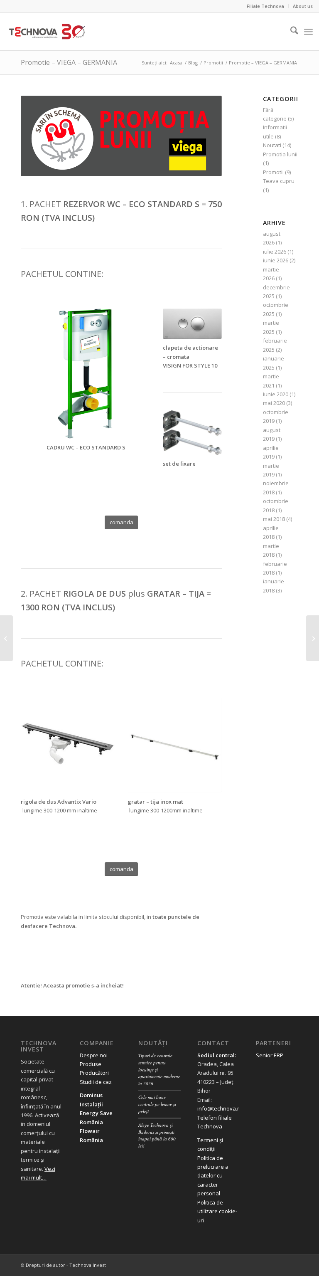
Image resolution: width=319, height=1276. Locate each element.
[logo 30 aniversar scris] (47, 31)
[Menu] (308, 31)
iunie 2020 (275, 394)
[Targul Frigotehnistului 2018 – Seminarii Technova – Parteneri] (312, 638)
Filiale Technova (265, 6)
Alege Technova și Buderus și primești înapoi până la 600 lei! (157, 1135)
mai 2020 (274, 403)
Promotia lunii (280, 154)
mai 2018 (274, 519)
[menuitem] (266, 6)
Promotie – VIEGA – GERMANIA (69, 62)
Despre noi (94, 1055)
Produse (90, 1064)
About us (303, 6)
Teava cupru (278, 181)
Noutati (272, 145)
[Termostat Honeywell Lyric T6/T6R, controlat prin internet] (6, 638)
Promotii (273, 172)
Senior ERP (269, 1055)
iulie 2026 (274, 251)
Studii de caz (96, 1082)
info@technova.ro (220, 1108)
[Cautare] (290, 31)
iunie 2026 (275, 260)
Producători (94, 1072)
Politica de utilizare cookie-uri (217, 1211)
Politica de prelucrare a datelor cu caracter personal (212, 1175)
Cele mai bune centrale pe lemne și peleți (157, 1104)
